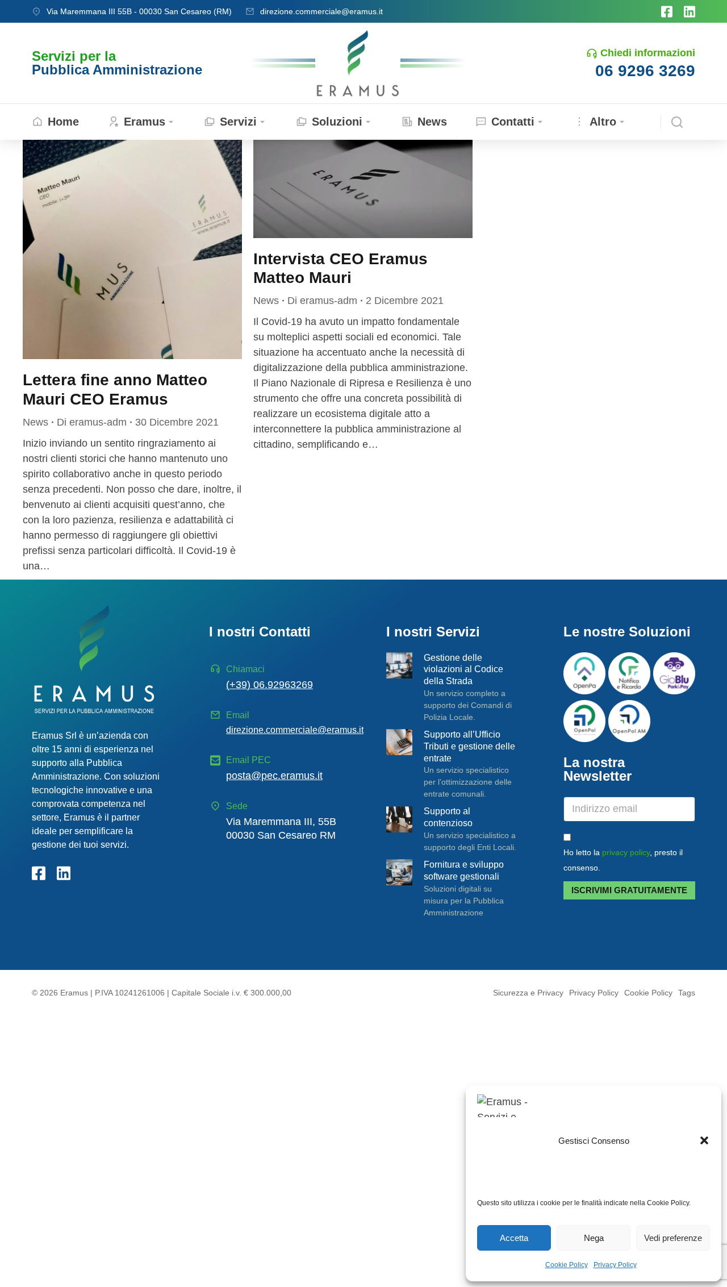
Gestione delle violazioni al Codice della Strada (463, 669)
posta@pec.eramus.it (274, 775)
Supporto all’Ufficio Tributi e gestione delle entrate (469, 746)
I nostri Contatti (260, 631)
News (35, 422)
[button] (704, 1140)
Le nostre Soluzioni (627, 631)
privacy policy (626, 852)
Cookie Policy (566, 1265)
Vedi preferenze (673, 1238)
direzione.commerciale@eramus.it (321, 11)
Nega (594, 1238)
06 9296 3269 (645, 71)
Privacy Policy (615, 1265)
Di (92, 422)
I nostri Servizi (433, 631)
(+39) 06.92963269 (269, 684)
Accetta (514, 1238)
